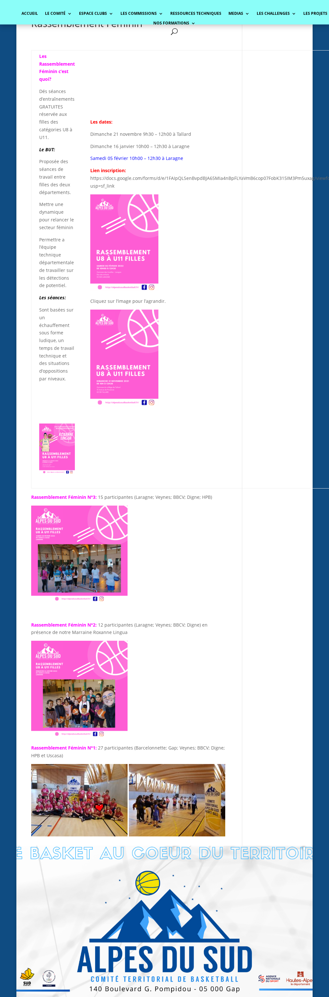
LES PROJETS (315, 13)
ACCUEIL (30, 13)
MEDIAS (235, 13)
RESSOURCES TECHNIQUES (195, 13)
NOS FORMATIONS (171, 23)
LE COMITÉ (55, 13)
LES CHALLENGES (273, 13)
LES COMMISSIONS (138, 13)
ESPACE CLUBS (93, 13)
